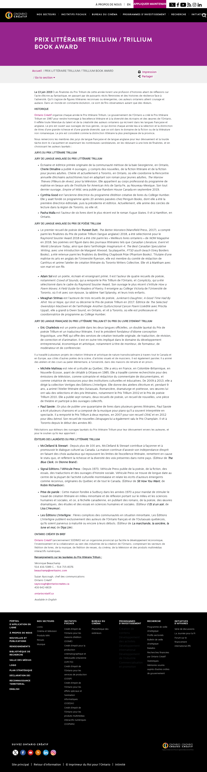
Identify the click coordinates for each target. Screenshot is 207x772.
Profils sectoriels (155, 635)
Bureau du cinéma (104, 14)
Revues (40, 640)
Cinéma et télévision (47, 631)
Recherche (178, 14)
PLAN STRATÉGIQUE (21, 670)
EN (128, 4)
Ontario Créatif (43, 115)
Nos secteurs (46, 14)
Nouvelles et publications (18, 639)
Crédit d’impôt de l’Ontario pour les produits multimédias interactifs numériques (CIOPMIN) (75, 716)
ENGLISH (14, 689)
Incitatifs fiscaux (74, 14)
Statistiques (153, 661)
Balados (151, 648)
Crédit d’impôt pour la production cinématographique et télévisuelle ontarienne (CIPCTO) (75, 654)
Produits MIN (43, 636)
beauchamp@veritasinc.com (50, 570)
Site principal (21, 764)
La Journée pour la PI (185, 633)
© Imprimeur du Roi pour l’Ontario (88, 764)
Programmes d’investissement (144, 14)
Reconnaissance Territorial (20, 683)
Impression (149, 72)
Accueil (37, 71)
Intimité (119, 764)
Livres (40, 627)
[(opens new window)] (172, 4)
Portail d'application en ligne (20, 624)
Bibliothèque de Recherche (20, 654)
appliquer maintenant (150, 4)
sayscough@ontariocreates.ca (51, 584)
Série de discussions (184, 629)
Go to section (44, 77)
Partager (147, 76)
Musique (41, 644)
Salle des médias (20, 660)
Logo (13, 665)
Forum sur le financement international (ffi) (183, 642)
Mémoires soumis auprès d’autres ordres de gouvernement (158, 669)
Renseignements (20, 647)
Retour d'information (47, 764)
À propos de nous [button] (109, 4)
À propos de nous (21, 633)
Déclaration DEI (20, 676)
